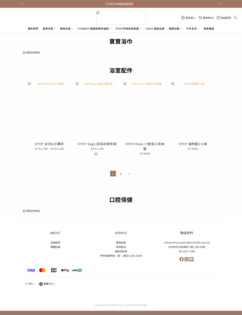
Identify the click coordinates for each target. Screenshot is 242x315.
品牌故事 (55, 242)
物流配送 (121, 247)
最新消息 (48, 28)
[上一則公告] (21, 3)
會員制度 (121, 242)
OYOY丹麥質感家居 (127, 28)
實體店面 (55, 247)
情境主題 (65, 28)
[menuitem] (113, 173)
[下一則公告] (220, 3)
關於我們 (33, 28)
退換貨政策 (121, 251)
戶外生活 (191, 28)
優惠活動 (174, 28)
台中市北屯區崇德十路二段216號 (186, 247)
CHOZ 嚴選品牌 (155, 28)
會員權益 (209, 28)
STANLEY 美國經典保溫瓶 (93, 28)
